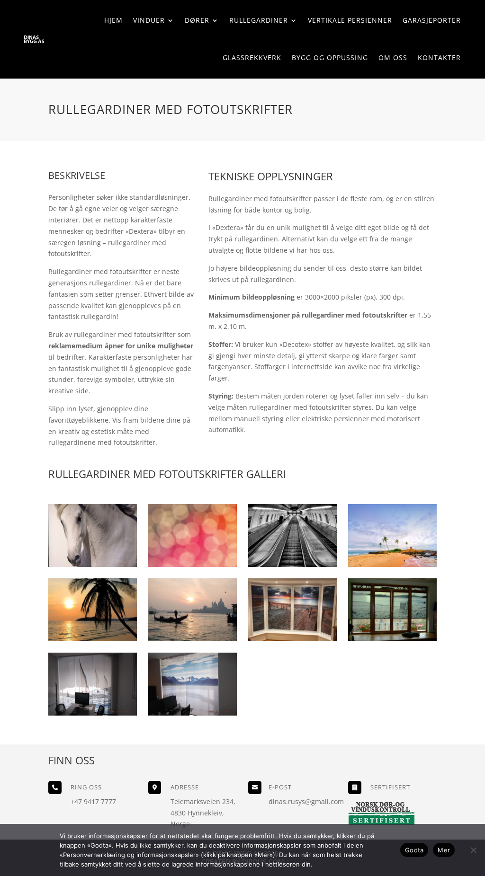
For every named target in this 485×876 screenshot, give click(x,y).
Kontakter (439, 57)
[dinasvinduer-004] (292, 638)
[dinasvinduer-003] (392, 638)
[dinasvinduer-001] (192, 712)
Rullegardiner (258, 20)
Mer (444, 850)
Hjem (113, 20)
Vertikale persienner (350, 20)
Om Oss (392, 57)
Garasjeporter (432, 20)
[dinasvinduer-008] (292, 564)
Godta (414, 850)
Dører (197, 20)
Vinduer (149, 20)
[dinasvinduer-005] (192, 638)
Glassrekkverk (252, 57)
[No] (473, 850)
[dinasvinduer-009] (192, 564)
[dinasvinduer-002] (92, 712)
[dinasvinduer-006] (92, 638)
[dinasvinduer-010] (92, 564)
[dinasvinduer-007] (392, 564)
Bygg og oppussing (330, 57)
